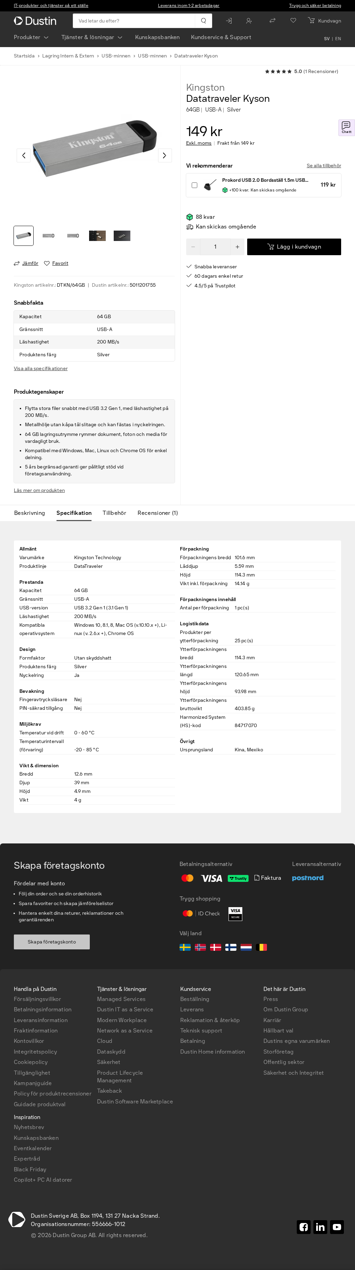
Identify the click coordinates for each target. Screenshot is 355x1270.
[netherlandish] (246, 948)
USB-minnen (116, 56)
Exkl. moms (199, 143)
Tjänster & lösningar (87, 37)
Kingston (205, 87)
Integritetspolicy (35, 1051)
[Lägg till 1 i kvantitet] (237, 247)
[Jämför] (272, 20)
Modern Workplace (122, 1020)
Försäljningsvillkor (37, 999)
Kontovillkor (29, 1041)
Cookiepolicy (30, 1062)
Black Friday (30, 1169)
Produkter (27, 37)
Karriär (272, 1020)
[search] (203, 21)
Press (270, 999)
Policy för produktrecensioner (53, 1093)
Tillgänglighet (32, 1073)
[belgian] (261, 948)
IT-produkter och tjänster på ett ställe (51, 5)
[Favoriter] (293, 20)
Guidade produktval (40, 1104)
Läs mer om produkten (39, 490)
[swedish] (185, 948)
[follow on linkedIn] (320, 1227)
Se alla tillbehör (324, 166)
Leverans (192, 1009)
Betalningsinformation (42, 1009)
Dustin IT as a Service (125, 1009)
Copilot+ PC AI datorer (43, 1180)
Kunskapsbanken (157, 37)
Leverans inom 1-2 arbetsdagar (189, 5)
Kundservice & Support (221, 37)
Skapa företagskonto (52, 942)
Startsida (24, 56)
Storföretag (278, 1051)
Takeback (109, 1091)
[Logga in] (230, 20)
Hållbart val (278, 1030)
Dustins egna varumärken (296, 1041)
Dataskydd (111, 1051)
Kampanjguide (33, 1083)
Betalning (192, 1041)
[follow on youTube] (337, 1227)
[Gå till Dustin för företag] (36, 21)
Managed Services (121, 999)
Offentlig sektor (283, 1062)
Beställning (194, 999)
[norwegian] (200, 948)
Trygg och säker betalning (315, 5)
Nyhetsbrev (29, 1127)
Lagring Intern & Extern (68, 56)
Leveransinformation (41, 1020)
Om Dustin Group (285, 1009)
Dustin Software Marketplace (135, 1101)
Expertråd (27, 1158)
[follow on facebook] (304, 1227)
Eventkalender (33, 1148)
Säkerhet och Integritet (293, 1073)
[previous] (24, 155)
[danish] (215, 948)
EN (338, 39)
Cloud (104, 1041)
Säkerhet (109, 1062)
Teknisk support (201, 1030)
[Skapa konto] (250, 20)
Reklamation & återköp (210, 1020)
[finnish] (230, 948)
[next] (165, 155)
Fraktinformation (36, 1030)
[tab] (32, 513)
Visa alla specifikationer (41, 369)
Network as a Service (125, 1030)
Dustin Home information (212, 1051)
